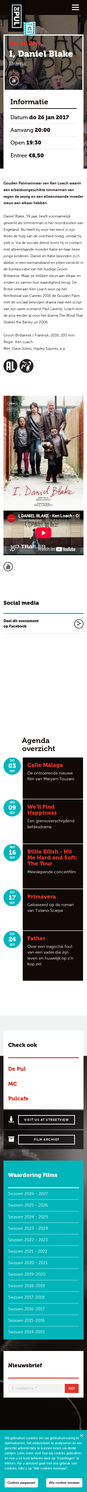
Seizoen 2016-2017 (26, 1309)
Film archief (46, 1139)
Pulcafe (18, 1098)
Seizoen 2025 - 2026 (28, 1205)
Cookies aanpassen (21, 1482)
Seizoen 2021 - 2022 (27, 1251)
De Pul (17, 1068)
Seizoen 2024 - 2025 (28, 1217)
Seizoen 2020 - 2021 (28, 1262)
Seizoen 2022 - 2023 (28, 1240)
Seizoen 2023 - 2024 (28, 1228)
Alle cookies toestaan (64, 1482)
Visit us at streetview (46, 1120)
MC (12, 1083)
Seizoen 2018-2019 (26, 1285)
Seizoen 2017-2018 (26, 1297)
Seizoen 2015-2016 (26, 1320)
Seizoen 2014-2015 (26, 1332)
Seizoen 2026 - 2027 (28, 1193)
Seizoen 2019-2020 (26, 1274)
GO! (72, 1388)
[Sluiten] (81, 1435)
